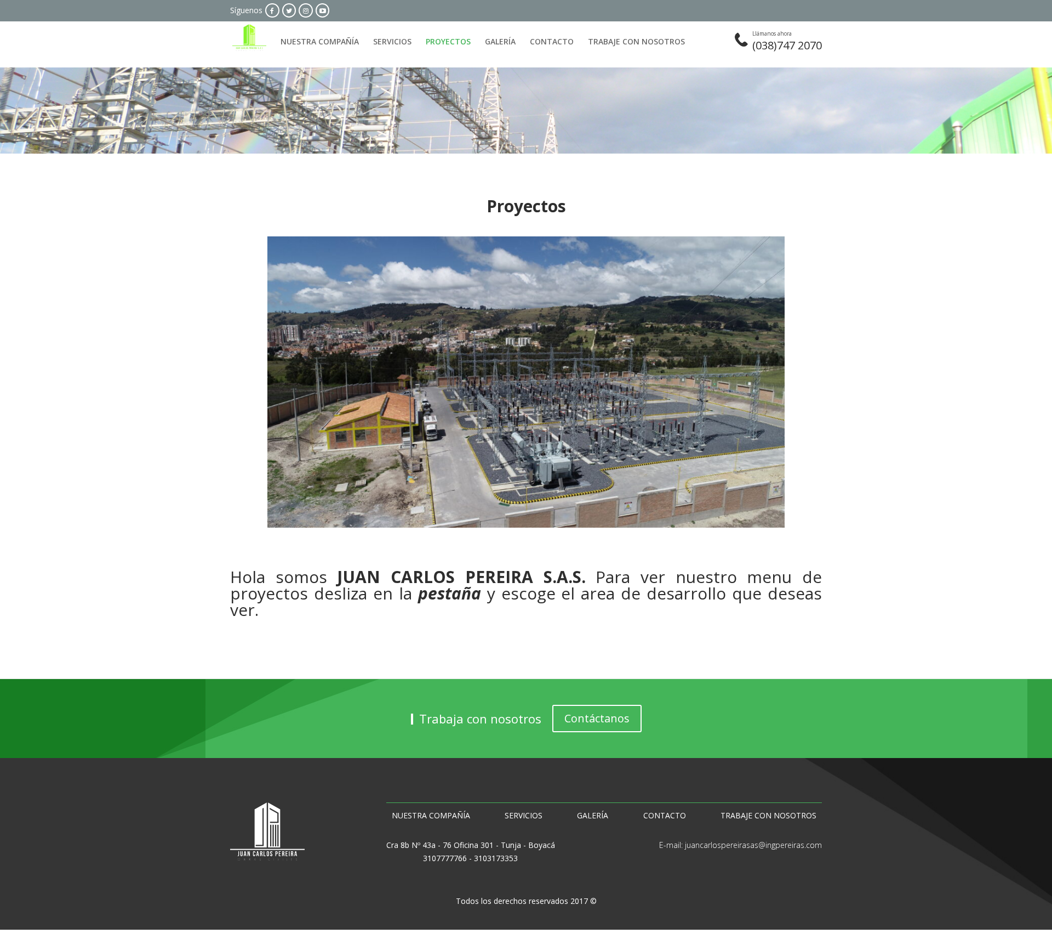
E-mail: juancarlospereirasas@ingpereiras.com (740, 845)
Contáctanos (597, 718)
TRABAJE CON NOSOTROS (636, 42)
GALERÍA (500, 42)
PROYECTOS (448, 42)
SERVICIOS (392, 42)
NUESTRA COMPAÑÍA (320, 42)
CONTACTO (552, 42)
